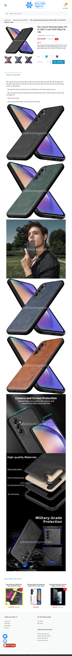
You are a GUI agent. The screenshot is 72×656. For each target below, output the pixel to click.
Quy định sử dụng (42, 640)
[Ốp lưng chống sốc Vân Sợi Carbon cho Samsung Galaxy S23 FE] (58, 596)
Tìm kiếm (40, 621)
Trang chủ (7, 621)
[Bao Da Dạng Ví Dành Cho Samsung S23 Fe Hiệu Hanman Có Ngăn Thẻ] (14, 596)
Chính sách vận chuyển (44, 636)
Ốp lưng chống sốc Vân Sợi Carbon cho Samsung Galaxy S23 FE (57, 586)
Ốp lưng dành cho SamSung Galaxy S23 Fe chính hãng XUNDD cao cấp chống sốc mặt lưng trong (36, 587)
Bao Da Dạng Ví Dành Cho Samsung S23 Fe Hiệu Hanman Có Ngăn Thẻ (14, 586)
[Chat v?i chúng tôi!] (5, 636)
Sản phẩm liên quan (12, 579)
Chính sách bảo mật (43, 634)
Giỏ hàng (40, 623)
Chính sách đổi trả (42, 638)
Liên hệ (6, 627)
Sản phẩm (7, 625)
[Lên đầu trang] (69, 647)
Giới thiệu (7, 623)
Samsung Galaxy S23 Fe (21, 82)
